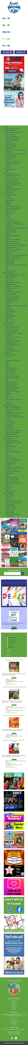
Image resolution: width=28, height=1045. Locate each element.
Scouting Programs (11, 390)
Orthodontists (9, 310)
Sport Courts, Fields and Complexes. (16, 255)
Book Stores (9, 411)
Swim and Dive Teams (12, 479)
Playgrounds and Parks (12, 243)
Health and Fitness (11, 458)
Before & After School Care (13, 132)
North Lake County (12, 637)
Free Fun (8, 218)
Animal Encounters (11, 195)
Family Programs (10, 372)
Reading (7, 160)
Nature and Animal (11, 382)
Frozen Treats (9, 425)
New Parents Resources (12, 185)
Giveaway (14, 1009)
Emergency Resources (12, 175)
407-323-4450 (8, 711)
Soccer (7, 475)
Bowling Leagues (10, 446)
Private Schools (10, 158)
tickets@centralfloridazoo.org (11, 712)
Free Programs (9, 374)
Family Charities (10, 177)
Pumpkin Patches (10, 506)
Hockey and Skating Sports (13, 460)
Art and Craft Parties (11, 327)
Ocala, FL (14, 1018)
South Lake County (12, 640)
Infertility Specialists (11, 300)
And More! (14, 1023)
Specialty (8, 393)
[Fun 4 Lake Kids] (14, 7)
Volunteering (9, 403)
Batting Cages (9, 201)
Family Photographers (12, 181)
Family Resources (8, 173)
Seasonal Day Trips (11, 508)
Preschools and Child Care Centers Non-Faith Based (16, 155)
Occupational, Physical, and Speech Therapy (16, 307)
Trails (7, 269)
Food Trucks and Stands (12, 337)
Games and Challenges (12, 222)
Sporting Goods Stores (12, 432)
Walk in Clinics (9, 321)
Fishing (7, 216)
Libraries (8, 234)
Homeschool (9, 142)
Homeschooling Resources (13, 183)
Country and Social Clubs (13, 206)
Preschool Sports (10, 469)
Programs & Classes (9, 354)
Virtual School (9, 169)
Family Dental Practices (12, 296)
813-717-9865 (8, 683)
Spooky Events (9, 512)
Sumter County (11, 642)
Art (6, 358)
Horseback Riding (10, 464)
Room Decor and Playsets (13, 430)
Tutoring (7, 167)
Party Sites (8, 347)
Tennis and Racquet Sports (13, 483)
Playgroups (8, 187)
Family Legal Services (12, 179)
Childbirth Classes (10, 284)
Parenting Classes (10, 386)
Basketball (8, 444)
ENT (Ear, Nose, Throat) (12, 292)
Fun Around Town (8, 193)
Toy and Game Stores (12, 436)
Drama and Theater (11, 368)
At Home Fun (9, 199)
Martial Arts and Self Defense (14, 468)
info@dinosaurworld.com (10, 684)
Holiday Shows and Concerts (14, 503)
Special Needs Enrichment (13, 392)
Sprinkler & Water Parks (12, 259)
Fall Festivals (9, 497)
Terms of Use (14, 1002)
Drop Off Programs (11, 136)
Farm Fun (8, 499)
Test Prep (8, 165)
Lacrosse (8, 466)
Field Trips (8, 214)
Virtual (7, 401)
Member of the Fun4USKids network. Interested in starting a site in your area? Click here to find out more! (14, 1015)
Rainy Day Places (10, 247)
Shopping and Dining (9, 405)
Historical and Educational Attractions (16, 228)
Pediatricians (9, 314)
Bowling (7, 202)
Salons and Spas (10, 251)
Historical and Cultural (12, 376)
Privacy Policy (14, 1004)
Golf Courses (9, 226)
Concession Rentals (11, 331)
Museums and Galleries (12, 239)
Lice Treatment (9, 302)
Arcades (7, 197)
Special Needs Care (11, 315)
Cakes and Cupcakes (11, 329)
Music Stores (9, 429)
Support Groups (10, 191)
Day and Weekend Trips (12, 208)
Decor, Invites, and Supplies (13, 333)
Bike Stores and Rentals (12, 409)
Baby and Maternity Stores (13, 407)
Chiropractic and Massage (13, 286)
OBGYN (7, 304)
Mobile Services (11, 647)
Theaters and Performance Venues (16, 265)
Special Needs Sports (11, 477)
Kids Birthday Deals (11, 343)
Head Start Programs (11, 140)
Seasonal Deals (10, 510)
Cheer (7, 448)
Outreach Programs (11, 384)
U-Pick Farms (9, 516)
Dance (7, 366)
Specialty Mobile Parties (12, 351)
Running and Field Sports (13, 471)
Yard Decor (8, 353)
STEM (7, 395)
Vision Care (8, 319)
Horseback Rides (10, 230)
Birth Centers (9, 278)
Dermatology (9, 290)
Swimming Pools (10, 261)
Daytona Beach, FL (14, 1022)
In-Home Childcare (11, 144)
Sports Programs (8, 438)
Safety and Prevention (12, 388)
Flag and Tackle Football (12, 452)
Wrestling (8, 489)
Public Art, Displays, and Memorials (16, 245)
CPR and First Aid (10, 288)
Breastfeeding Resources (13, 282)
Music (7, 380)
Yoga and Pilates (10, 491)
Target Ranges (9, 263)
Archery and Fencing (11, 440)
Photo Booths (9, 349)
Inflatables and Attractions (13, 341)
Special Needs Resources (13, 189)
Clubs (7, 362)
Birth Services (9, 280)
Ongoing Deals (9, 505)
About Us (14, 1005)
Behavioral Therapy (11, 277)
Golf (6, 454)
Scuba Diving (9, 473)
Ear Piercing (9, 421)
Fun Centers (9, 220)
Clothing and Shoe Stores (13, 413)
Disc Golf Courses (10, 210)
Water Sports (9, 487)
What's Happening (8, 493)
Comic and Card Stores (12, 415)
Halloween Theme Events (13, 501)
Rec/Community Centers (12, 249)
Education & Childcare (9, 130)
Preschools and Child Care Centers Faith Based (16, 151)
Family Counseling (10, 294)
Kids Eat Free (9, 427)
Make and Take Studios (12, 236)
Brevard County (14, 1020)
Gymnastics (9, 456)
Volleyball (8, 485)
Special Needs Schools (12, 163)
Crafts (7, 364)
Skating (7, 253)
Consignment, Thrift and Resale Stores (15, 418)
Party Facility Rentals (11, 345)
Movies (7, 237)
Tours (7, 267)
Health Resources (8, 273)
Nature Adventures (11, 241)
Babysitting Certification (12, 360)
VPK (6, 171)
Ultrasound (8, 317)
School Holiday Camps (12, 128)
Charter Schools (10, 134)
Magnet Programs (10, 146)
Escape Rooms (10, 212)
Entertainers (9, 335)
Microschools (9, 148)
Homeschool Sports (11, 462)
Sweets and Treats (11, 434)
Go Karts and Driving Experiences (15, 224)
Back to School (9, 495)
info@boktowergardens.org (11, 767)
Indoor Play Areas (10, 232)
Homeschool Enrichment (12, 378)
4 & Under (8, 356)
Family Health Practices (12, 298)
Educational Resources (12, 138)
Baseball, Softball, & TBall (13, 442)
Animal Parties (9, 325)
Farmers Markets (10, 423)
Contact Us (14, 1007)
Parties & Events (8, 323)
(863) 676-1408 (9, 766)
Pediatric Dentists (10, 312)
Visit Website (14, 628)
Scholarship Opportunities (13, 161)
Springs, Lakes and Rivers (13, 257)
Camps (5, 126)
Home (14, 1000)
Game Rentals (9, 339)
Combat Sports (10, 450)
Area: (7, 635)
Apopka (9, 644)
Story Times (9, 397)
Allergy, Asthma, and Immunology (15, 275)
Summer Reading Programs (13, 399)
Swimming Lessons (11, 481)
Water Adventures (10, 271)
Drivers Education (10, 370)
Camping (8, 204)
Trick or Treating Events (12, 514)
